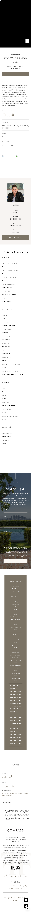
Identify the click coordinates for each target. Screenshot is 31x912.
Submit (15, 561)
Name (5, 509)
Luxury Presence (15, 888)
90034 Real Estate (15, 706)
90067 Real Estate (15, 691)
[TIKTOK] (20, 876)
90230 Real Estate (15, 740)
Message (7, 531)
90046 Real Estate (15, 726)
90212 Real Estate (15, 686)
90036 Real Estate (15, 717)
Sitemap (26, 863)
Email (6, 516)
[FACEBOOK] (6, 876)
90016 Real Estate (15, 729)
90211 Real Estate (15, 688)
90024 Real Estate (15, 700)
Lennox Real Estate (15, 665)
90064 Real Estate (15, 709)
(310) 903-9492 (15, 219)
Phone (6, 524)
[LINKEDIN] (25, 876)
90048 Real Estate (15, 697)
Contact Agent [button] (15, 74)
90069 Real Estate (15, 703)
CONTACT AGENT (15, 237)
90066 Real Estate (15, 743)
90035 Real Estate (15, 694)
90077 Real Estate (15, 734)
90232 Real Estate (15, 723)
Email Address (7, 802)
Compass (4, 845)
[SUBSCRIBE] (27, 818)
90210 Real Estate (15, 711)
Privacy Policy (20, 556)
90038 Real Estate (15, 737)
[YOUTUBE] (15, 876)
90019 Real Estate (15, 731)
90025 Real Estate (15, 720)
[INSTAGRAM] (11, 876)
